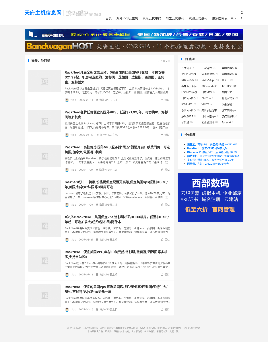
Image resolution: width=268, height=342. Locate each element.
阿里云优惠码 (175, 18)
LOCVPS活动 (190, 92)
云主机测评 (209, 122)
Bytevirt (228, 122)
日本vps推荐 (190, 98)
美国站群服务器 (231, 67)
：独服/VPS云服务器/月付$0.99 (212, 152)
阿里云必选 (189, 80)
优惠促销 (228, 104)
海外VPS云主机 (127, 18)
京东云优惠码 (152, 18)
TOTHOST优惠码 (231, 86)
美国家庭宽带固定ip (210, 110)
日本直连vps (210, 116)
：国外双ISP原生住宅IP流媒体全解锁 (213, 155)
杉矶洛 (187, 122)
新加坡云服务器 (190, 86)
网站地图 (104, 328)
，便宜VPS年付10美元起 (207, 148)
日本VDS (208, 92)
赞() (165, 99)
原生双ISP (189, 116)
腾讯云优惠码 (198, 18)
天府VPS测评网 (90, 328)
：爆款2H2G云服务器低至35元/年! (210, 159)
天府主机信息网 (43, 13)
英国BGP (228, 92)
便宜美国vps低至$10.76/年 (231, 110)
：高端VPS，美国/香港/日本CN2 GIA (212, 144)
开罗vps (188, 67)
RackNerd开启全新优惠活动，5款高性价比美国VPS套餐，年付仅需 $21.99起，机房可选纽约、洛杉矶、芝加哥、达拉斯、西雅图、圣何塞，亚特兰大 (115, 77)
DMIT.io (207, 98)
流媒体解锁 (230, 116)
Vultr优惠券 (209, 74)
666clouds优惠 (210, 86)
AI (241, 18)
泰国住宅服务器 (231, 74)
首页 (109, 18)
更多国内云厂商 (223, 18)
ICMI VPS (188, 104)
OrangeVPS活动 (210, 67)
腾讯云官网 (230, 98)
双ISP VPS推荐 (190, 74)
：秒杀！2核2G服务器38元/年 (208, 163)
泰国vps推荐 (190, 110)
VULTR (207, 104)
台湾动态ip (210, 80)
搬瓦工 (227, 80)
